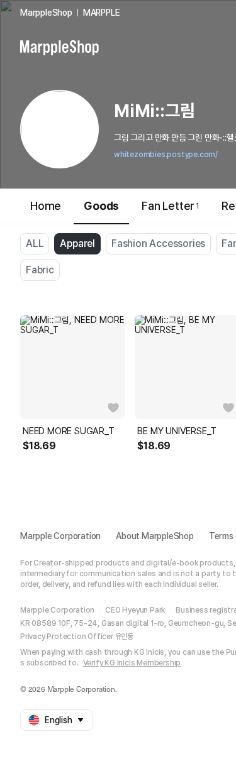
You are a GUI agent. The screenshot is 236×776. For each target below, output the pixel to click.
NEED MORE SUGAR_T (69, 431)
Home (45, 205)
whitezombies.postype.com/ (166, 154)
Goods (101, 205)
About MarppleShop (155, 536)
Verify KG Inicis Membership (132, 663)
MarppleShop (46, 13)
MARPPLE (101, 13)
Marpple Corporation (60, 536)
